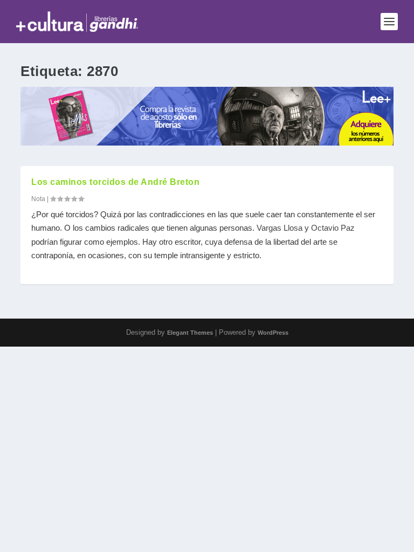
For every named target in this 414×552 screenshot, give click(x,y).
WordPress (273, 332)
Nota (38, 199)
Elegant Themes (190, 332)
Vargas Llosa (279, 227)
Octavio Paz (333, 227)
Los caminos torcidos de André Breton (115, 182)
